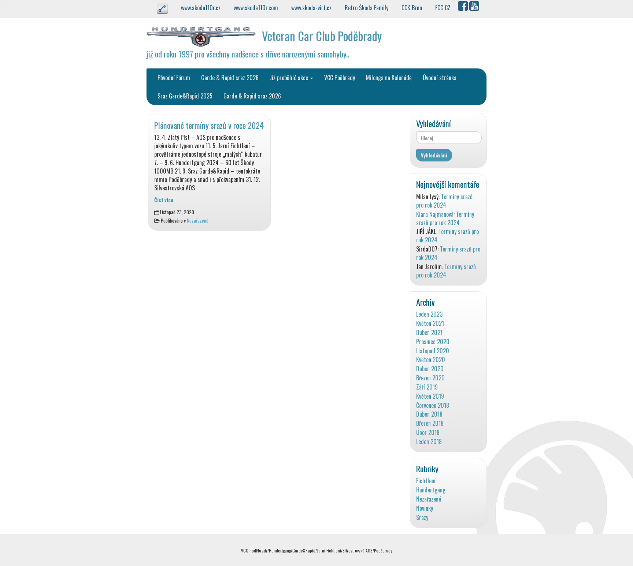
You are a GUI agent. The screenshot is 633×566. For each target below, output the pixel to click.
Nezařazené (197, 220)
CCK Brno (412, 7)
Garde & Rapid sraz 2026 (230, 77)
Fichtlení (426, 481)
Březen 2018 (430, 423)
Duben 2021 (429, 332)
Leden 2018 (429, 441)
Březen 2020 (430, 378)
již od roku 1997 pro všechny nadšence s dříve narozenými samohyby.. (247, 54)
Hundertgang (430, 490)
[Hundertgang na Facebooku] (463, 7)
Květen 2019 (430, 396)
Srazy (422, 517)
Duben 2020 (430, 369)
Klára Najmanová (435, 214)
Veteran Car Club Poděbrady (322, 35)
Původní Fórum (174, 77)
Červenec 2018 (432, 405)
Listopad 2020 (432, 351)
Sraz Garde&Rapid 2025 (185, 96)
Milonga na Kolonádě (389, 77)
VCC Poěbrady (339, 77)
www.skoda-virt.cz (312, 7)
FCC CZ (443, 7)
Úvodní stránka (439, 77)
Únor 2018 (428, 432)
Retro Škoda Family (367, 7)
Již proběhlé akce (290, 77)
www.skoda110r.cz (201, 7)
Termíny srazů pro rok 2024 (444, 200)
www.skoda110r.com (257, 7)
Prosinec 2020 (432, 342)
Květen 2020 (430, 359)
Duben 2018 (429, 414)
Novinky (424, 508)
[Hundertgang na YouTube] (475, 7)
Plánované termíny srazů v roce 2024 (209, 125)
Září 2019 (427, 387)
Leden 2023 (429, 314)
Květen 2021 (430, 323)
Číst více (163, 200)
